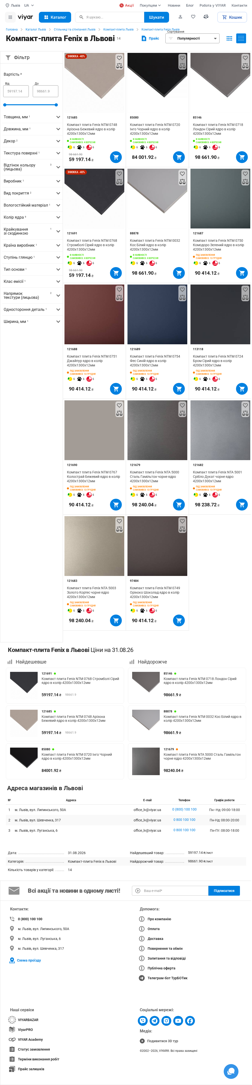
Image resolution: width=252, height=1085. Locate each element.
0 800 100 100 (184, 820)
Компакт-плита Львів (118, 29)
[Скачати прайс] (149, 38)
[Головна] (25, 17)
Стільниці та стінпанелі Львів (74, 29)
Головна (12, 29)
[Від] (16, 91)
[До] (45, 91)
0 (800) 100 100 (184, 809)
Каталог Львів (36, 29)
